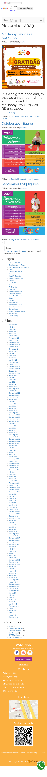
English (8, 3)
